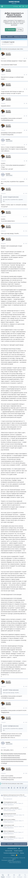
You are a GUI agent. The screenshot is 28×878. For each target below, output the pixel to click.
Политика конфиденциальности (11, 853)
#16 (26, 722)
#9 (26, 179)
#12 (26, 231)
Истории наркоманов (8, 804)
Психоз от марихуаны (8, 831)
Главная (13, 855)
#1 (26, 58)
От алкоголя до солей (8, 825)
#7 (26, 144)
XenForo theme (12, 862)
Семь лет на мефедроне (9, 836)
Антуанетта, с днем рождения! (10, 808)
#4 (26, 103)
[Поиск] (26, 6)
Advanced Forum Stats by (14, 858)
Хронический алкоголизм (9, 813)
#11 (26, 216)
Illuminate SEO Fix (13, 848)
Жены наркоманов (7, 799)
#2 (26, 74)
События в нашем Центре (9, 810)
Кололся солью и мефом (9, 819)
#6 (26, 130)
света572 (5, 44)
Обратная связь (8, 850)
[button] (2, 6)
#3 (26, 89)
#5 (26, 116)
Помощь (22, 853)
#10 (26, 193)
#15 (26, 708)
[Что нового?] (23, 6)
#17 (26, 747)
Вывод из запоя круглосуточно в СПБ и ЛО (13, 795)
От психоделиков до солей (10, 802)
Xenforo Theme (14, 861)
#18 (26, 773)
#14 (26, 686)
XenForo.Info (11, 860)
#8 (26, 161)
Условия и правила (18, 850)
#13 (26, 243)
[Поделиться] (24, 58)
